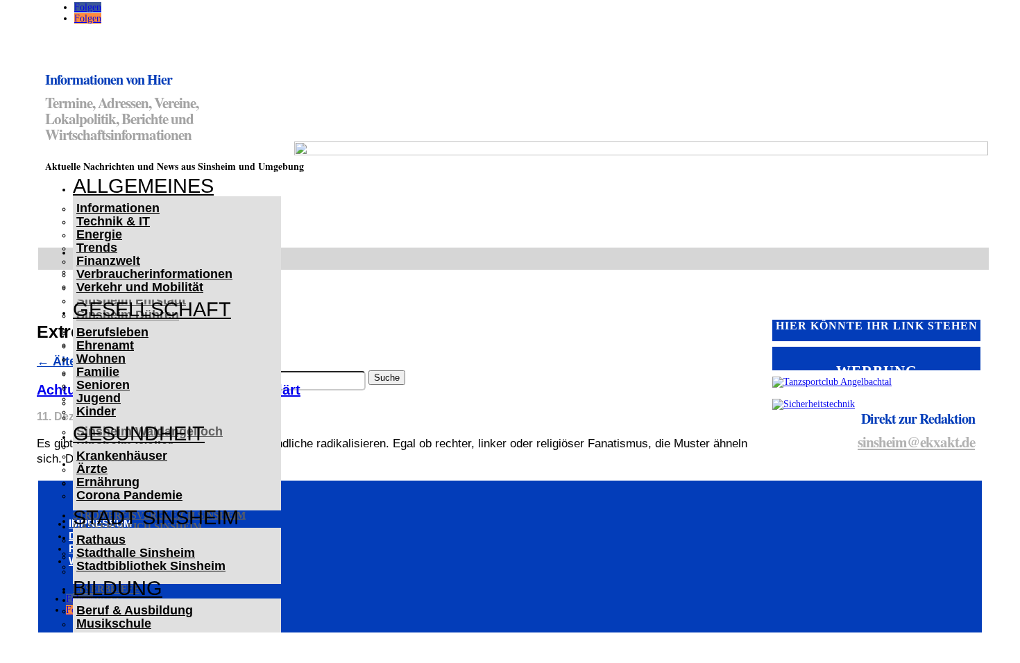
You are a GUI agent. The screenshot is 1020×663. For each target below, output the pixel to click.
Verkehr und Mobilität (139, 287)
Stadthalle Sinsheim (135, 553)
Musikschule (113, 623)
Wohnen (101, 358)
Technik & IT (113, 221)
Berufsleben (112, 332)
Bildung (117, 588)
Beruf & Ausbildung (134, 610)
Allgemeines (143, 186)
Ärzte (92, 469)
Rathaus (101, 539)
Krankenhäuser (121, 456)
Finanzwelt (108, 261)
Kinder (96, 411)
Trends (96, 248)
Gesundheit (139, 433)
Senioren (103, 385)
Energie (99, 234)
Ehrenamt (105, 345)
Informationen (118, 208)
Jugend (98, 398)
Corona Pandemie (129, 495)
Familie (97, 372)
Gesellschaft (152, 309)
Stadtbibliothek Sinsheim (151, 566)
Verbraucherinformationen (154, 274)
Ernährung (107, 482)
